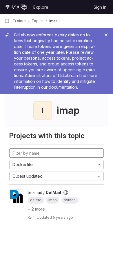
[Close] (106, 34)
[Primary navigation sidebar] (7, 21)
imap (53, 21)
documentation (63, 87)
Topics (37, 21)
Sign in (100, 7)
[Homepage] (16, 7)
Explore (40, 7)
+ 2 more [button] (36, 208)
